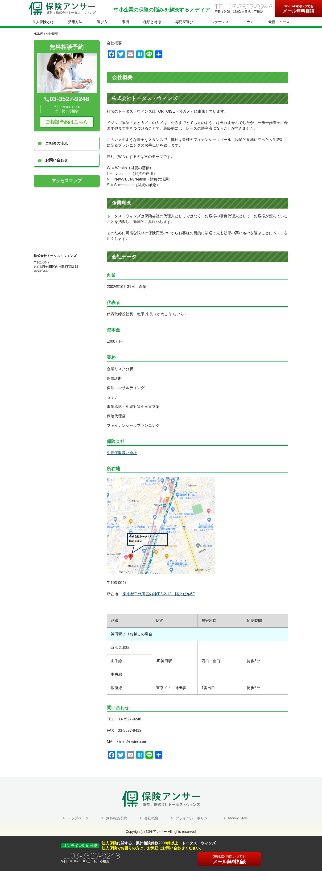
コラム (248, 22)
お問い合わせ (56, 160)
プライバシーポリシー (193, 818)
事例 (125, 22)
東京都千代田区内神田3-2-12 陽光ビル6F (158, 594)
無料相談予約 (116, 818)
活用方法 (75, 22)
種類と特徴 (152, 22)
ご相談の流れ (56, 143)
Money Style (238, 818)
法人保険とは (43, 22)
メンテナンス (218, 22)
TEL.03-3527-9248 (243, 6)
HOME (38, 34)
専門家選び (184, 22)
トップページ (78, 818)
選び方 (102, 22)
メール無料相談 (298, 8)
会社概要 (151, 818)
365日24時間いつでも (298, 6)
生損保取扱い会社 (122, 453)
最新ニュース (278, 22)
